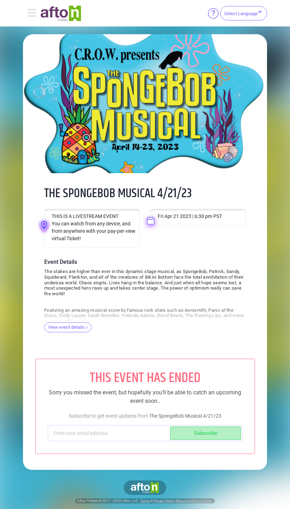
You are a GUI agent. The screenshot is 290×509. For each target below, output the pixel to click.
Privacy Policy (163, 501)
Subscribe (205, 433)
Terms (145, 501)
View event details (66, 327)
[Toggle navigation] (32, 13)
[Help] (213, 13)
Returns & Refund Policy (193, 501)
